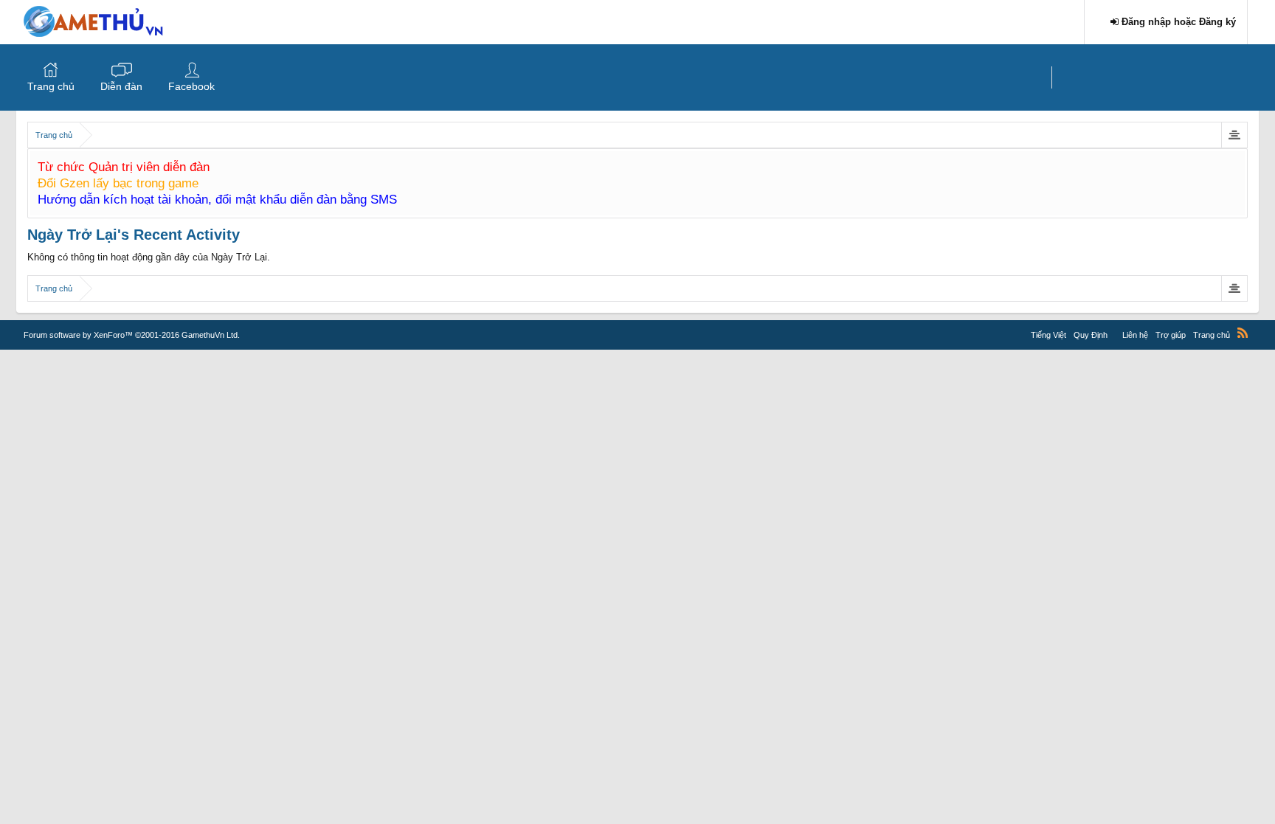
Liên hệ (1135, 334)
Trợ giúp (1170, 334)
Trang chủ (51, 86)
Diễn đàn (121, 86)
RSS (1242, 333)
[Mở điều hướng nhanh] (1234, 135)
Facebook (191, 86)
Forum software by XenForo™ (132, 334)
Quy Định (1091, 334)
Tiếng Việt (1048, 334)
